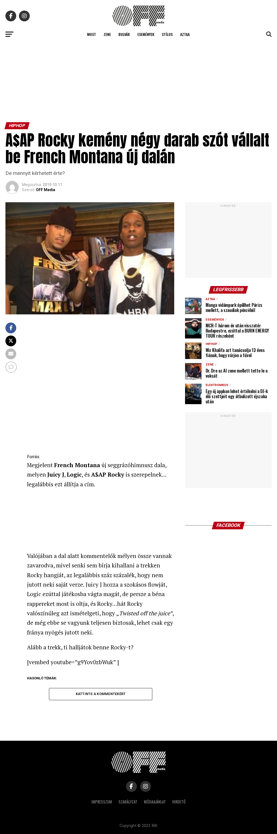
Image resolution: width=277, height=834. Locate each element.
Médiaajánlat (155, 802)
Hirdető (179, 802)
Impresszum (101, 802)
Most (91, 34)
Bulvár (124, 34)
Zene (107, 34)
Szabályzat (127, 802)
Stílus (167, 34)
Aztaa (185, 34)
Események (145, 34)
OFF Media (45, 190)
